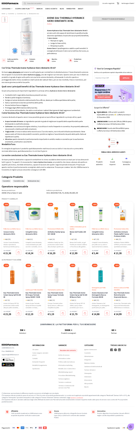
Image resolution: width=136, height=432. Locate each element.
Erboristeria (88, 380)
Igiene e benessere (90, 350)
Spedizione (36, 369)
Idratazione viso (34, 14)
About (80, 9)
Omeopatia (87, 373)
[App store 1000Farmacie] (14, 359)
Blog (62, 9)
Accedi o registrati (108, 3)
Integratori (87, 360)
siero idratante (14, 72)
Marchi (40, 9)
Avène (49, 24)
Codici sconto (51, 9)
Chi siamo (35, 350)
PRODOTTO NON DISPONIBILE (113, 19)
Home (3, 14)
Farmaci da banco (90, 370)
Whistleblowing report (65, 372)
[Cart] (118, 3)
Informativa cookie (64, 358)
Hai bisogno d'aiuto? (128, 3)
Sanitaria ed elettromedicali (93, 367)
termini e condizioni (77, 398)
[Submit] (25, 3)
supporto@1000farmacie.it (10, 355)
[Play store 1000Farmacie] (14, 364)
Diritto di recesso (63, 355)
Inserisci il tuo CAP (102, 78)
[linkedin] (119, 350)
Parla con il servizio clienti (113, 152)
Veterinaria (87, 377)
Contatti (35, 358)
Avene (37, 75)
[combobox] (60, 3)
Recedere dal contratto (68, 350)
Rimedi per (71, 9)
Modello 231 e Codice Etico (67, 369)
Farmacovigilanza (63, 379)
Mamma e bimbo (89, 363)
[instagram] (115, 350)
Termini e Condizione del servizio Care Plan (66, 387)
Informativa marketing (65, 365)
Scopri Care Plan (24, 8)
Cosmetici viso (21, 14)
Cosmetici (11, 14)
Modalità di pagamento (39, 365)
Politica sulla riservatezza (66, 362)
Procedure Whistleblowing (66, 375)
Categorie (6, 9)
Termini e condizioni (64, 382)
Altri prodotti (88, 384)
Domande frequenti (38, 362)
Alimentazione (88, 356)
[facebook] (111, 350)
